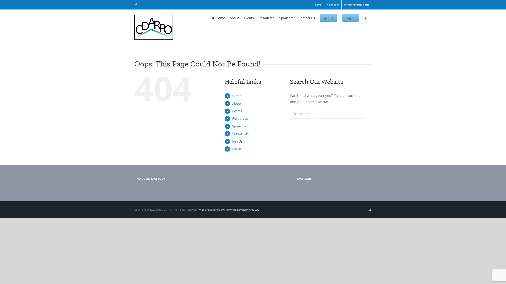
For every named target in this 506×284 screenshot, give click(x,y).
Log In (236, 149)
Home (236, 96)
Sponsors (239, 126)
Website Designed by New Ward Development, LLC (229, 209)
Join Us (237, 141)
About (236, 103)
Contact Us (240, 134)
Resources (240, 118)
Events (237, 111)
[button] (365, 18)
